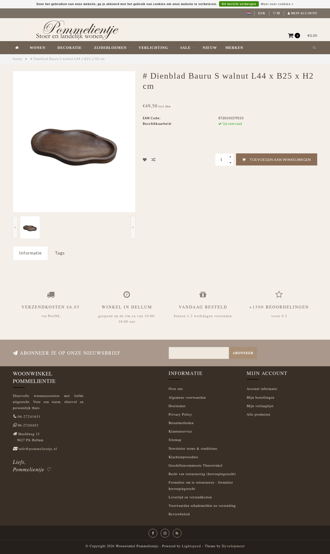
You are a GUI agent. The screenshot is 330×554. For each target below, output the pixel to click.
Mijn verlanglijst (260, 406)
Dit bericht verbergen (239, 4)
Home (17, 59)
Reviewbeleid (179, 514)
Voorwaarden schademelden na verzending (202, 505)
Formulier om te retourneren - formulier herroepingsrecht (201, 485)
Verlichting (153, 48)
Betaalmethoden (181, 422)
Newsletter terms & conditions (193, 448)
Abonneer (243, 352)
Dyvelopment (233, 545)
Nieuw (210, 48)
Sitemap (175, 439)
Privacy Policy (180, 414)
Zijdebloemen (110, 48)
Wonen (37, 48)
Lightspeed (191, 545)
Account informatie (262, 388)
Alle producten (258, 414)
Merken (234, 48)
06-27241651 (29, 416)
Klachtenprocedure (183, 457)
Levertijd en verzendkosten (190, 497)
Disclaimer (177, 406)
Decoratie (69, 48)
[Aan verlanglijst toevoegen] (145, 159)
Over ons (176, 388)
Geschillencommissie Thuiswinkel (195, 465)
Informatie (30, 252)
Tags (60, 252)
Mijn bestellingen (260, 397)
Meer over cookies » (277, 4)
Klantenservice (180, 431)
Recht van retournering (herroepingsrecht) (202, 474)
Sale (185, 48)
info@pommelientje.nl (38, 448)
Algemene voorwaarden (187, 397)
